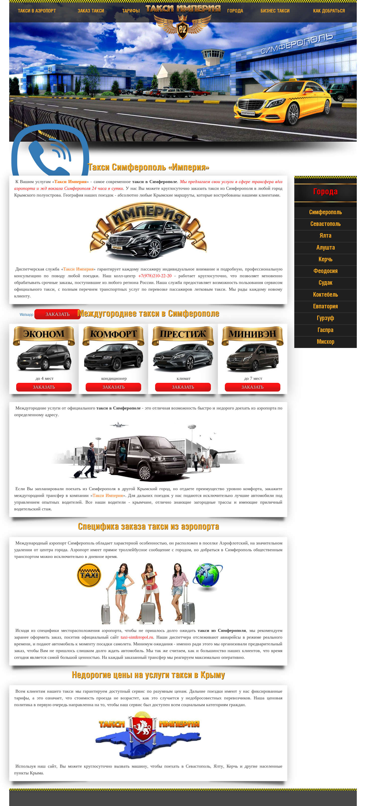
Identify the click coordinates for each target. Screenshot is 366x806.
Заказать (44, 387)
